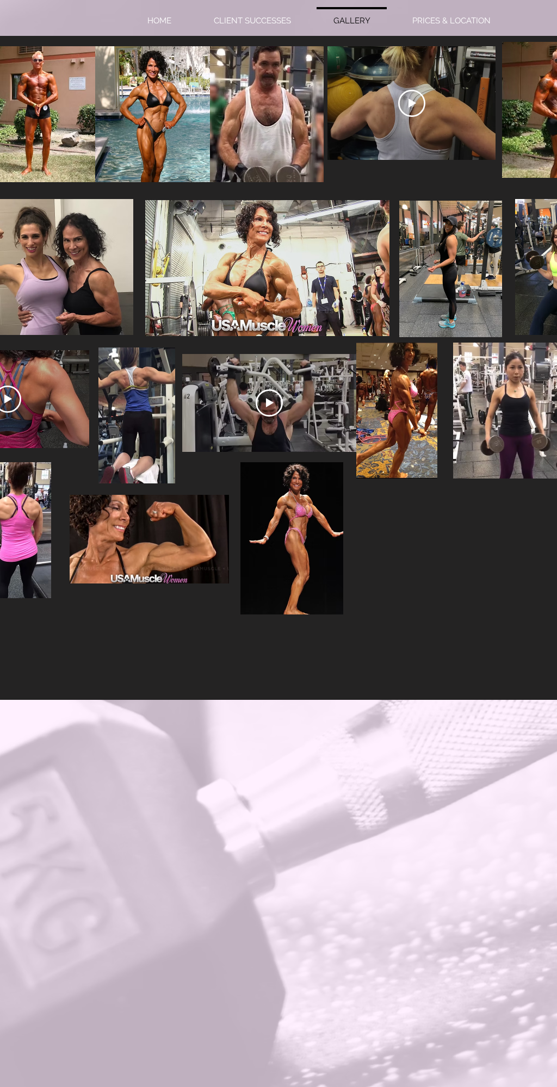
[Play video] (411, 103)
